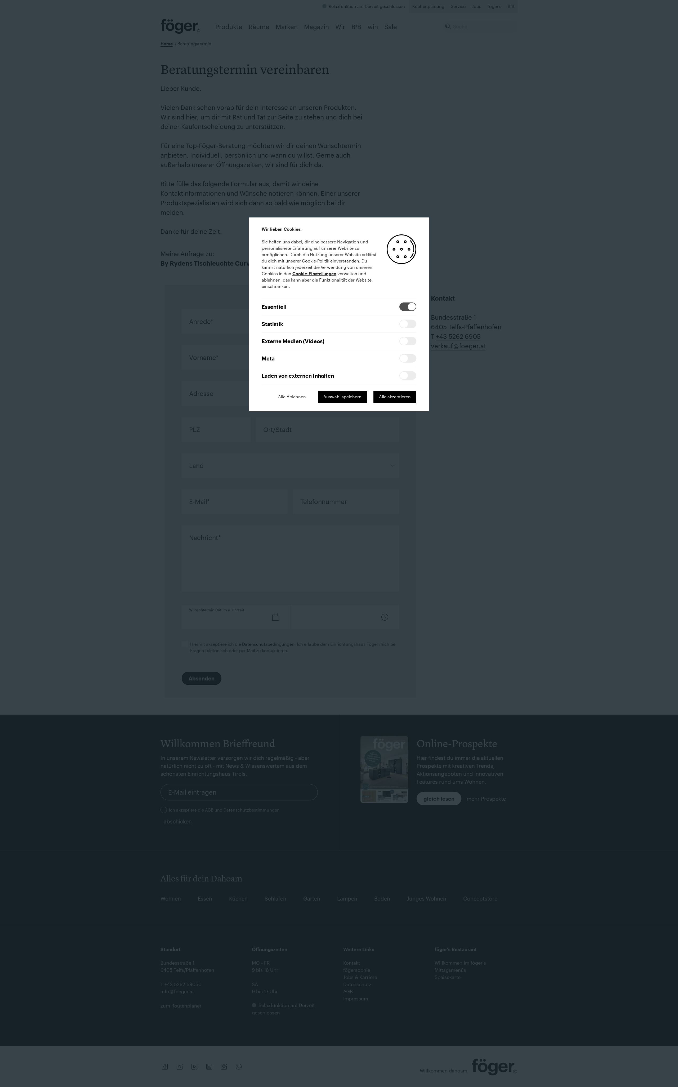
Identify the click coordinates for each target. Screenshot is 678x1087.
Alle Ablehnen (292, 396)
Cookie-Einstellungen (314, 273)
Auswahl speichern (342, 396)
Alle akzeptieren (395, 396)
